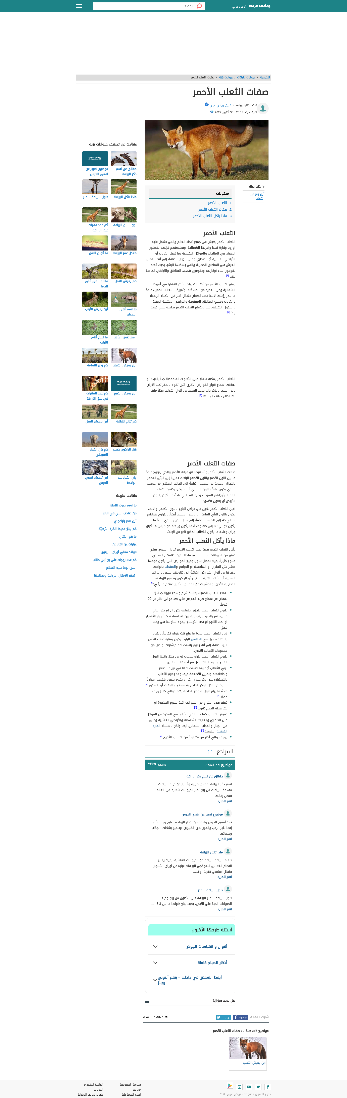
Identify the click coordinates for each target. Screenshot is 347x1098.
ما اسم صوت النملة (123, 505)
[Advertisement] (173, 45)
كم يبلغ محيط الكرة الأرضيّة (117, 529)
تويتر (228, 1017)
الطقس (196, 639)
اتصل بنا (98, 1089)
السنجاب (170, 567)
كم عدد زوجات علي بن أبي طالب (115, 560)
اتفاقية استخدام (93, 1084)
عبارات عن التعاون (124, 544)
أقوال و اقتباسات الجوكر (207, 946)
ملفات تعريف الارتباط (90, 1094)
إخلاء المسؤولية (131, 1094)
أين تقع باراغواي (125, 521)
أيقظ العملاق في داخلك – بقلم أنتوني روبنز (190, 980)
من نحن (136, 1089)
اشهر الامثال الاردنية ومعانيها (115, 576)
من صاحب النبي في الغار (120, 513)
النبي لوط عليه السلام (121, 568)
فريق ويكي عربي (220, 105)
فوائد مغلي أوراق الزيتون (119, 552)
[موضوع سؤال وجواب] (152, 764)
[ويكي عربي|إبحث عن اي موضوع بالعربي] (259, 6)
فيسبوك (243, 1017)
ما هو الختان (128, 537)
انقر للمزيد (224, 801)
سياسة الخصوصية (130, 1084)
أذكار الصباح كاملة (212, 962)
